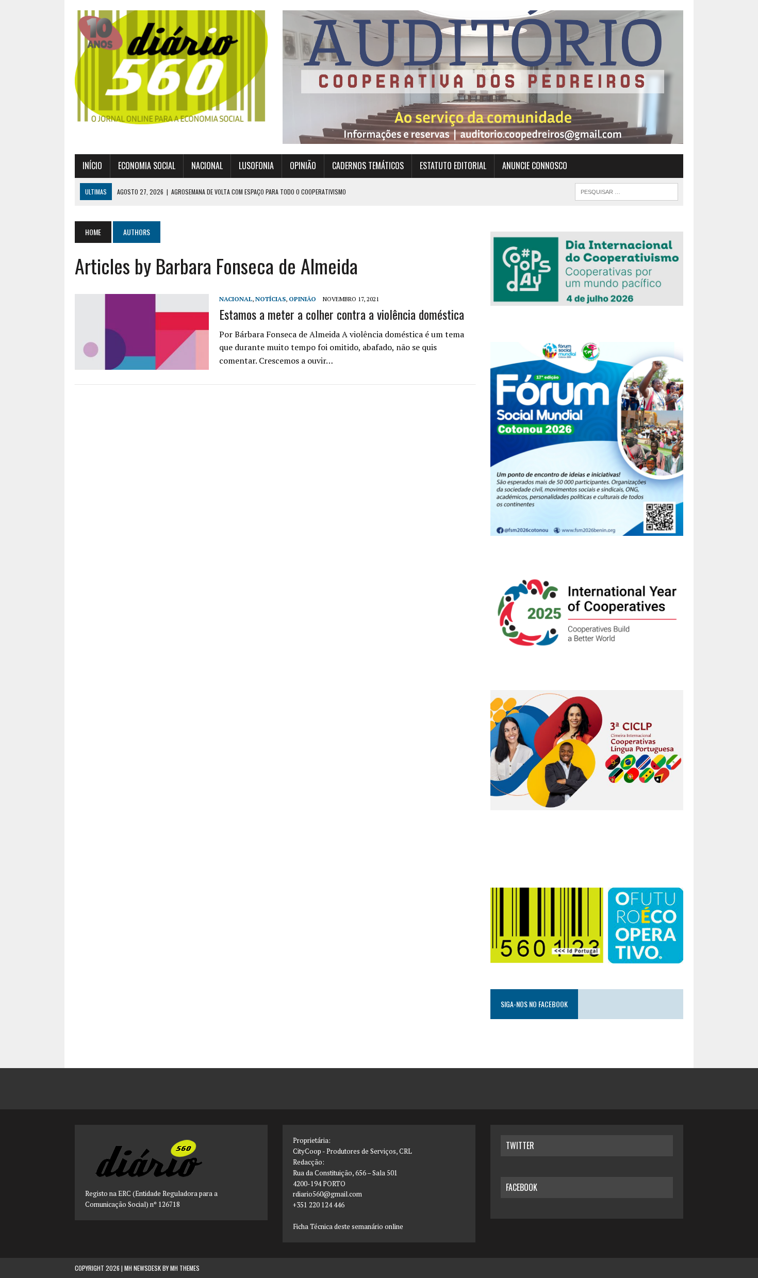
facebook (521, 1187)
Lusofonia (256, 165)
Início (92, 165)
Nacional (207, 165)
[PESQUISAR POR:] (626, 190)
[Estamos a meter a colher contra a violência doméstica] (142, 362)
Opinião (303, 165)
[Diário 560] (171, 67)
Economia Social (146, 165)
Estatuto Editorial (453, 165)
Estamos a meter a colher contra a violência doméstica (341, 314)
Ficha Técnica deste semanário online (348, 1226)
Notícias (270, 299)
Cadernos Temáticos (368, 165)
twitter (520, 1145)
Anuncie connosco (534, 165)
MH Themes (185, 1268)
